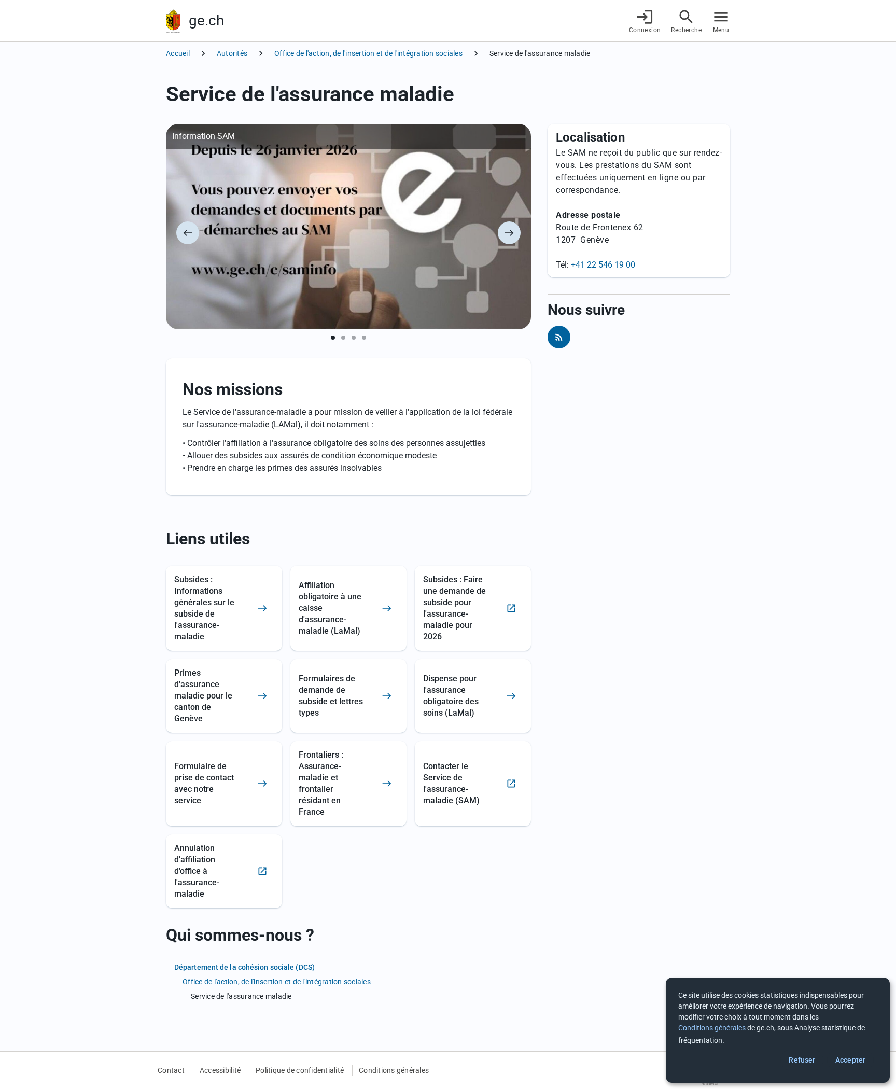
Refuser (802, 1060)
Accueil (178, 53)
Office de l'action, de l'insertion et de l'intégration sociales (368, 53)
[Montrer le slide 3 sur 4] (354, 338)
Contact (171, 1070)
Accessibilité (220, 1070)
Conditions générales (394, 1070)
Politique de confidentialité (300, 1070)
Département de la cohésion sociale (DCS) (244, 967)
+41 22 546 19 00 (603, 265)
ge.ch (206, 20)
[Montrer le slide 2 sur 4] (343, 338)
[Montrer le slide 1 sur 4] (333, 338)
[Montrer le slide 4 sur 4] (364, 338)
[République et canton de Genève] (173, 21)
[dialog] (778, 1030)
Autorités (232, 53)
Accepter (850, 1060)
